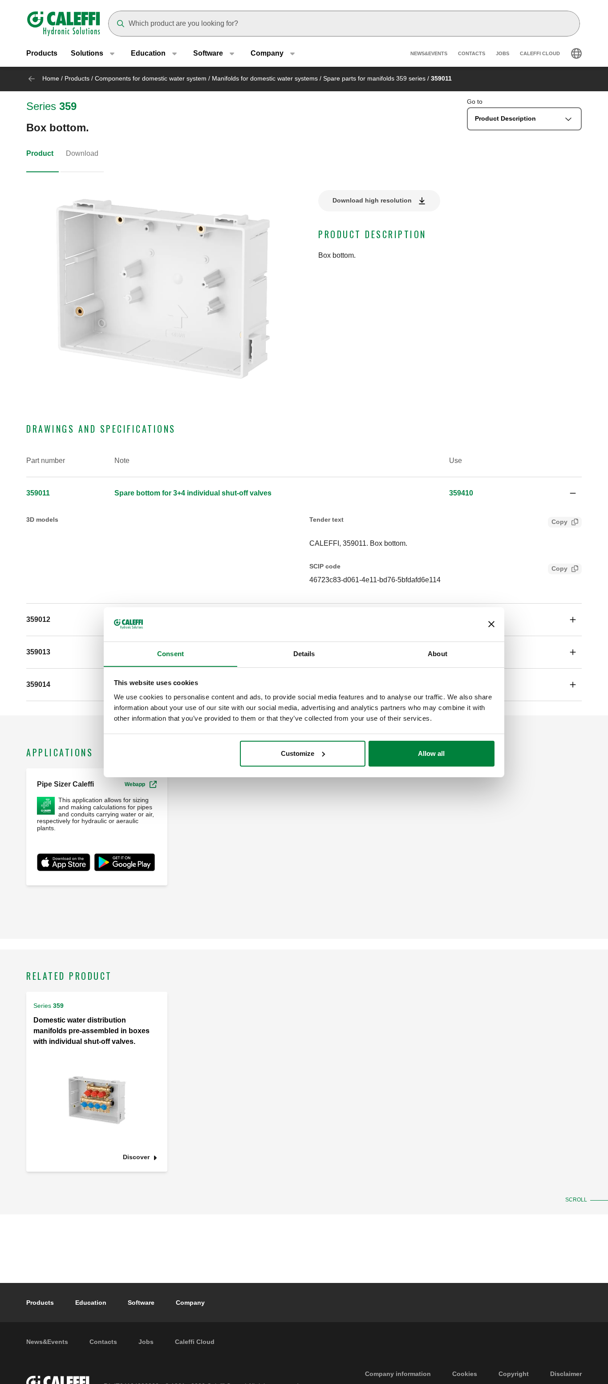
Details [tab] (304, 653)
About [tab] (437, 653)
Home (50, 78)
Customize (297, 753)
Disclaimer (566, 1373)
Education (90, 1302)
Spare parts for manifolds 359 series (374, 78)
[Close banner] (491, 624)
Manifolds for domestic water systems (265, 78)
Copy (559, 521)
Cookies (464, 1373)
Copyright (514, 1373)
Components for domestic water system (151, 78)
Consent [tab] (170, 653)
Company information (398, 1373)
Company (190, 1302)
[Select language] (576, 53)
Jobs (502, 53)
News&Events (428, 53)
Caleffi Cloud (540, 53)
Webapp (135, 784)
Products (41, 53)
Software (141, 1302)
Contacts (471, 53)
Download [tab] (82, 153)
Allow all (431, 753)
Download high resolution (372, 200)
